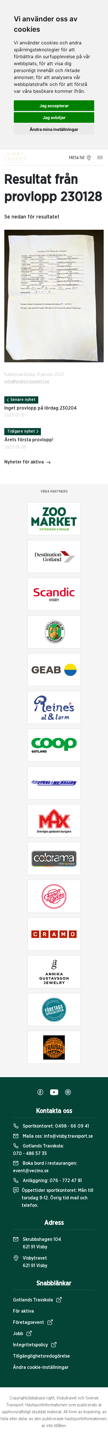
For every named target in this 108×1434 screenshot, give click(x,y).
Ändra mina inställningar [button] (54, 129)
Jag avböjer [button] (54, 117)
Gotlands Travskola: (38, 1150)
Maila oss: (57, 1136)
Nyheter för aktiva (24, 462)
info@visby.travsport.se (26, 382)
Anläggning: (52, 1180)
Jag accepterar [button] (54, 105)
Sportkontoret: (55, 1126)
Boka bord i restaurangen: (45, 1167)
